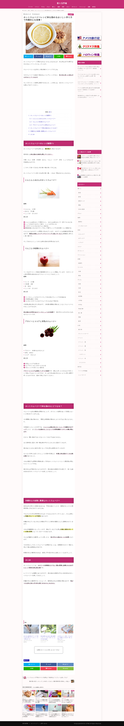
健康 (59, 6)
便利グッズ (81, 201)
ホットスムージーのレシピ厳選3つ (40, 115)
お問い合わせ (43, 723)
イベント (37, 6)
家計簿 (80, 329)
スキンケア (81, 234)
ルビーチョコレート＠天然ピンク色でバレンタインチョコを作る (88, 82)
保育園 (80, 296)
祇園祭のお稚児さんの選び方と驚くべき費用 (90, 176)
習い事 (80, 313)
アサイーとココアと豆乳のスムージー (42, 125)
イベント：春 (82, 342)
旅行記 (94, 6)
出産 (79, 288)
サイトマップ (34, 723)
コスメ (68, 6)
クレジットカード (83, 333)
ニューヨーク (82, 375)
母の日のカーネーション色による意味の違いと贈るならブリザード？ (90, 170)
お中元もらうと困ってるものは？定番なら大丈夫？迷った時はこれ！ (65, 638)
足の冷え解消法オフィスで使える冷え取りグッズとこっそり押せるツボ (31, 638)
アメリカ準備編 (82, 370)
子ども (43, 6)
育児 (79, 292)
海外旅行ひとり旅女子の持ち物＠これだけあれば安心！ (88, 96)
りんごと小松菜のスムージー (39, 121)
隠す (50, 112)
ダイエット (74, 6)
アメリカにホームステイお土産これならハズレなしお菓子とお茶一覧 (88, 76)
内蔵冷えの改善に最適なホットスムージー (42, 131)
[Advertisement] (49, 99)
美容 (63, 6)
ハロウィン (82, 354)
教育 (79, 321)
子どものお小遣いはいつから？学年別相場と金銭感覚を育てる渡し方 (90, 162)
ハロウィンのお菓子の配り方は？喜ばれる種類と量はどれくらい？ (90, 156)
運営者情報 (25, 723)
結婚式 (80, 263)
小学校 (80, 300)
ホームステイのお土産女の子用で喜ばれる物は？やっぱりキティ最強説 (88, 68)
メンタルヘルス (82, 225)
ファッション (82, 6)
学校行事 (80, 308)
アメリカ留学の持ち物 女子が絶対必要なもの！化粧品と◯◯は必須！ (89, 89)
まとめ (32, 134)
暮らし (53, 6)
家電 (79, 196)
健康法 (27, 660)
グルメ (48, 6)
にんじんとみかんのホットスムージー (42, 118)
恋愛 (89, 6)
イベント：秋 (82, 350)
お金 (79, 325)
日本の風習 (81, 209)
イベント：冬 (82, 358)
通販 (79, 205)
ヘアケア (80, 242)
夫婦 (79, 271)
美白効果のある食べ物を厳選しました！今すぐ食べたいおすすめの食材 (48, 638)
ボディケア (81, 238)
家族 (79, 275)
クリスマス (82, 362)
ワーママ (30, 6)
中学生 (80, 304)
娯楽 (79, 192)
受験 (79, 317)
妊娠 (79, 283)
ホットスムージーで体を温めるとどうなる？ (43, 128)
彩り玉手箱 (62, 3)
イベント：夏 (82, 346)
